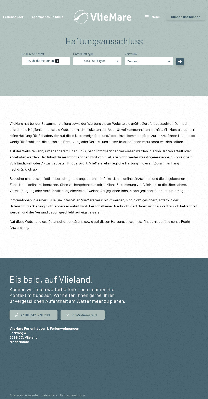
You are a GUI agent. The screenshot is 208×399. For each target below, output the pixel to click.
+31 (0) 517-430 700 (35, 315)
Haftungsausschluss (72, 395)
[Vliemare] (102, 16)
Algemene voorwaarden (24, 395)
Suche (180, 61)
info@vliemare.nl (84, 315)
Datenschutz (49, 395)
